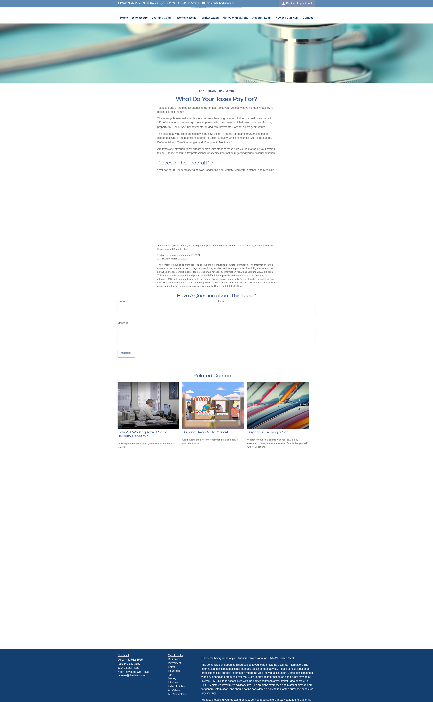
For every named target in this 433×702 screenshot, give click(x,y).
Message (123, 323)
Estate (172, 666)
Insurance (174, 670)
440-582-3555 (190, 3)
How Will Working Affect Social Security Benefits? (143, 434)
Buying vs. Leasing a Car (267, 432)
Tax (170, 674)
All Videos (174, 690)
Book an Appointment (299, 3)
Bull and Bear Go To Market (205, 432)
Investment (174, 663)
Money (172, 678)
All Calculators (177, 694)
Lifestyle (173, 682)
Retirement (174, 659)
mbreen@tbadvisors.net (221, 3)
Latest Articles (176, 686)
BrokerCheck (286, 658)
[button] (124, 18)
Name (121, 301)
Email (221, 301)
